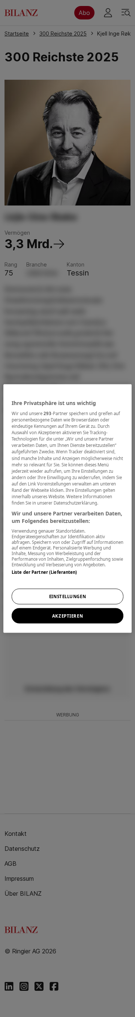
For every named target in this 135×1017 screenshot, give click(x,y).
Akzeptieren (67, 615)
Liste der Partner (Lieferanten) (44, 572)
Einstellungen (67, 596)
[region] (67, 508)
